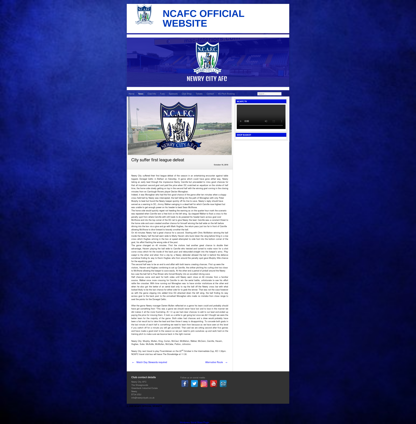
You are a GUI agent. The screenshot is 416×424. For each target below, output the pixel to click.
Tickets (199, 93)
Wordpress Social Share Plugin (195, 422)
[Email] (223, 383)
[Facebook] (184, 383)
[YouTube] (213, 383)
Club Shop (187, 93)
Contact (210, 93)
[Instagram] (204, 383)
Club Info (152, 93)
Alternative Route (216, 362)
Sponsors (173, 93)
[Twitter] (194, 383)
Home (131, 93)
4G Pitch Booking (226, 93)
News (140, 93)
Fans (162, 93)
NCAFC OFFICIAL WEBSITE (203, 18)
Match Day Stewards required (149, 362)
